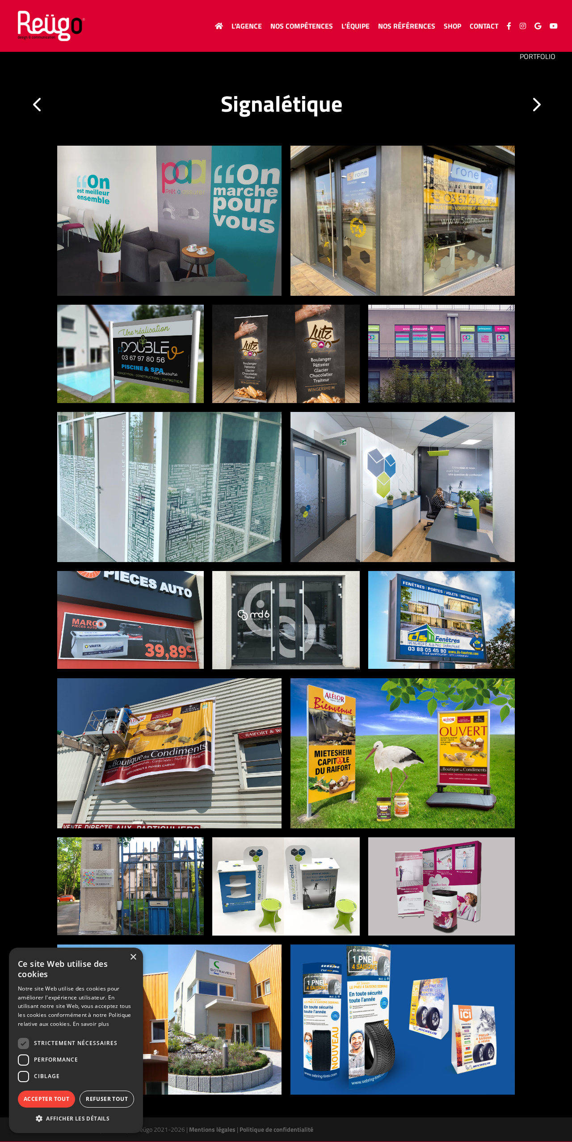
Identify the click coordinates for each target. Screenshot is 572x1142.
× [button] (133, 957)
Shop (452, 27)
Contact (484, 27)
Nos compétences (301, 27)
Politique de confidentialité (276, 1129)
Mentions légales (212, 1129)
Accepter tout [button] (46, 1099)
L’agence (246, 27)
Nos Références (406, 27)
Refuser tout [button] (107, 1099)
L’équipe (355, 27)
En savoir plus (91, 1024)
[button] (76, 1118)
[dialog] (76, 1040)
